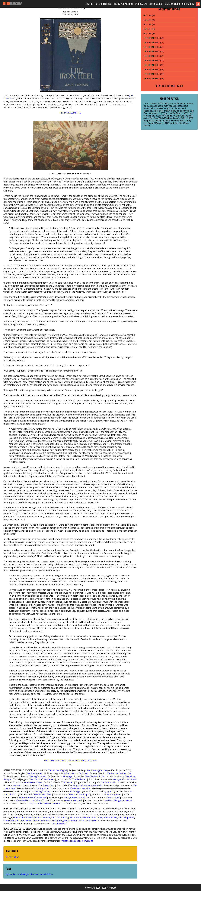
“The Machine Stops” (78, 794)
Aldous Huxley (111, 817)
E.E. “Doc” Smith (59, 817)
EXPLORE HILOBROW (103, 3)
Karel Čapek (9, 820)
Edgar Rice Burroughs (25, 817)
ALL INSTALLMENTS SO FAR (82, 760)
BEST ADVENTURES (172, 3)
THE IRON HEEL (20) (153, 60)
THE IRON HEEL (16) (153, 78)
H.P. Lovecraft (24, 820)
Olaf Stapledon (126, 817)
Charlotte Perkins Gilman (45, 820)
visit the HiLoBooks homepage (77, 840)
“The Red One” (78, 779)
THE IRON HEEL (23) (153, 46)
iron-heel (20, 874)
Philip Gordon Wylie (89, 820)
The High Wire (41, 791)
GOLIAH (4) (149, 19)
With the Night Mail (97, 770)
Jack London (74, 817)
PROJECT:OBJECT (156, 3)
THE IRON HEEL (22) (153, 51)
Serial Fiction (12, 856)
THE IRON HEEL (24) (153, 42)
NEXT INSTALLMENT (55, 760)
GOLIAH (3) (149, 24)
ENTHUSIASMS (141, 3)
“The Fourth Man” (42, 794)
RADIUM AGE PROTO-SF (123, 3)
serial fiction (46, 874)
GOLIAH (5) (149, 15)
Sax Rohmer (44, 817)
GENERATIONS (188, 3)
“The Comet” (66, 782)
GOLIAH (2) (149, 28)
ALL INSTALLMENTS (70, 112)
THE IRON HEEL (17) (153, 74)
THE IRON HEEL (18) (153, 69)
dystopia (10, 874)
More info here (58, 823)
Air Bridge (75, 791)
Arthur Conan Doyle (92, 817)
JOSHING (89, 3)
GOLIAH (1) (149, 33)
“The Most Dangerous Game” (118, 800)
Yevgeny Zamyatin (68, 820)
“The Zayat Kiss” (46, 785)
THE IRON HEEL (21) (153, 56)
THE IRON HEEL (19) (153, 65)
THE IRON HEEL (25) (153, 37)
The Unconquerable (80, 788)
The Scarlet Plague (56, 770)
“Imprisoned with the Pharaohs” (44, 803)
